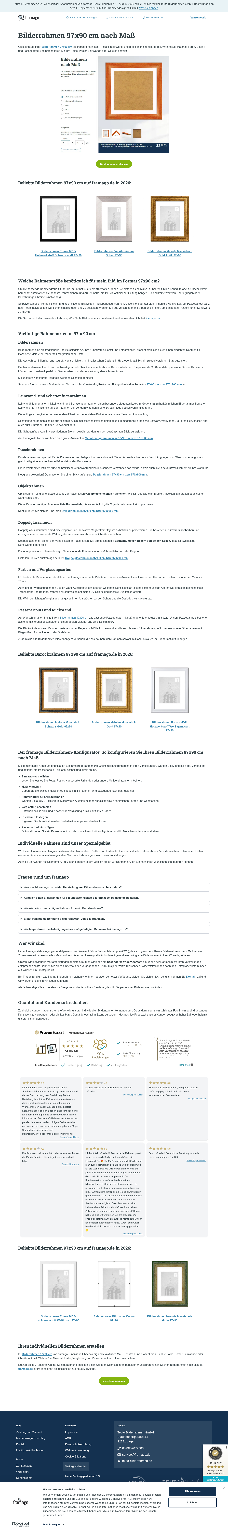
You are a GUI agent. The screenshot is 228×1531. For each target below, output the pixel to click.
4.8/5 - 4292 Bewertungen (83, 17)
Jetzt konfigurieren (114, 1381)
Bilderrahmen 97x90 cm (74, 617)
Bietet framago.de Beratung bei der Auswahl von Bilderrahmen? (64, 918)
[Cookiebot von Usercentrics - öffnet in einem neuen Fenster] (20, 1524)
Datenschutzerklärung (78, 1444)
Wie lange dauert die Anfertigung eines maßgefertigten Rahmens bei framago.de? (76, 929)
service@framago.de (136, 1454)
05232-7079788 (154, 17)
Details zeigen (51, 1524)
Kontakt (20, 1444)
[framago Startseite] (28, 17)
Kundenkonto (24, 1477)
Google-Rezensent (197, 1098)
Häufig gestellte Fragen (30, 1450)
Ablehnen (192, 1502)
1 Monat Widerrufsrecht (121, 17)
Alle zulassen (192, 1491)
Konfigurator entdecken (114, 164)
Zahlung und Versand (29, 1432)
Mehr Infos (184, 1064)
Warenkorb (200, 17)
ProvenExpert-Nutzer (69, 1137)
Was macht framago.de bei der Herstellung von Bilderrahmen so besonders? (73, 887)
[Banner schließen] (224, 1487)
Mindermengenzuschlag (30, 1438)
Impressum (71, 1432)
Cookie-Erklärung (75, 1456)
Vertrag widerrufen (76, 1466)
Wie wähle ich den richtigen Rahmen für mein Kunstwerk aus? (63, 908)
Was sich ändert (148, 8)
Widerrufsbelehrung (77, 1450)
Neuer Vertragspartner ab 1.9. (82, 1476)
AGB (68, 1438)
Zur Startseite (24, 1465)
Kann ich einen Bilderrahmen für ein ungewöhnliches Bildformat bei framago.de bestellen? (82, 897)
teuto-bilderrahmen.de (137, 1461)
